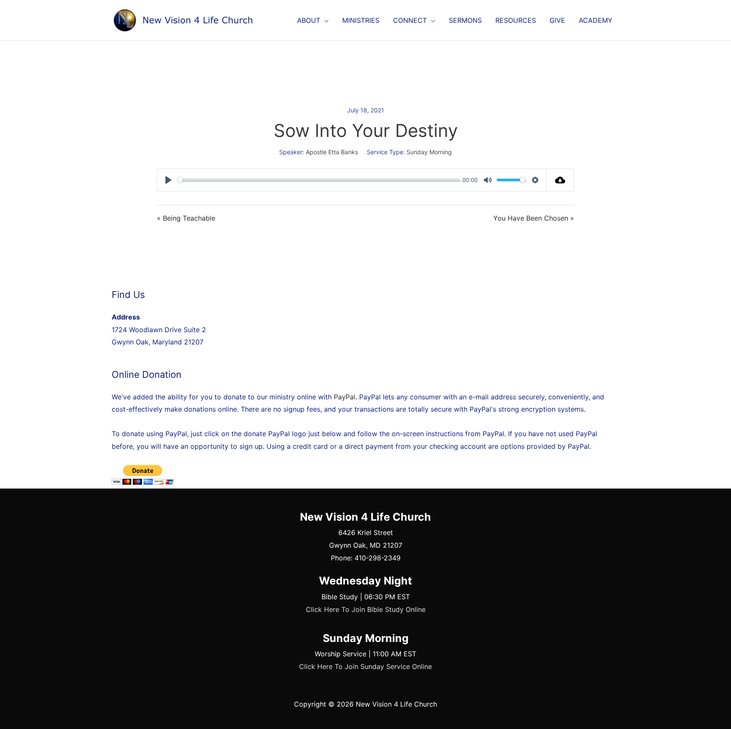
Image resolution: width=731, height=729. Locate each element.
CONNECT (410, 20)
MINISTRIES (360, 20)
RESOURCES (515, 20)
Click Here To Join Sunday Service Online (365, 666)
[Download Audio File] (560, 180)
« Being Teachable (186, 218)
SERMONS (465, 20)
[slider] (318, 180)
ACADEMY (596, 20)
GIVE (557, 20)
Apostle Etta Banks (332, 152)
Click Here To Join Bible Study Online (366, 609)
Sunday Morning (429, 152)
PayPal (344, 397)
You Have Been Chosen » (533, 218)
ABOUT (308, 20)
